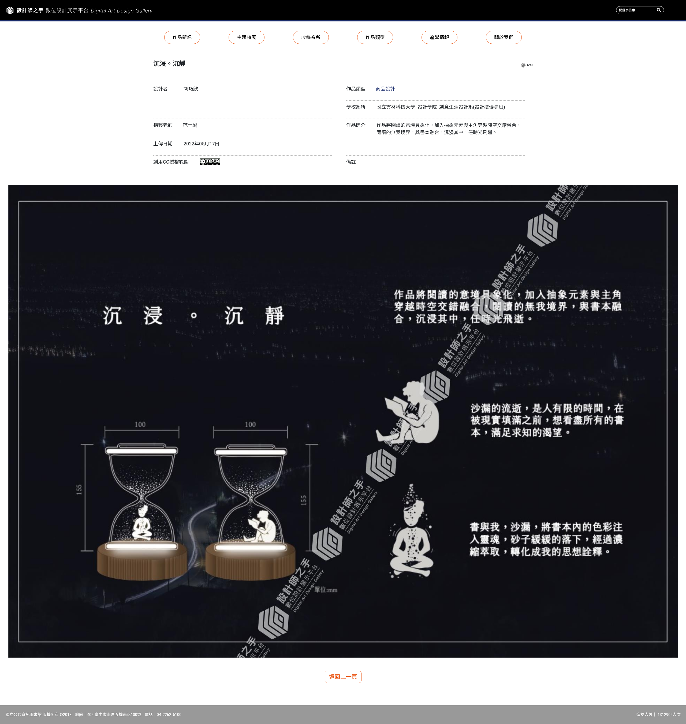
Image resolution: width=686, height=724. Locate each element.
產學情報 (439, 37)
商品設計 (385, 89)
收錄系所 (310, 37)
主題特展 (246, 37)
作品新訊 (182, 37)
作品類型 (375, 37)
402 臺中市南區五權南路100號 (114, 714)
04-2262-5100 (169, 714)
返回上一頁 (343, 677)
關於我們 (503, 37)
